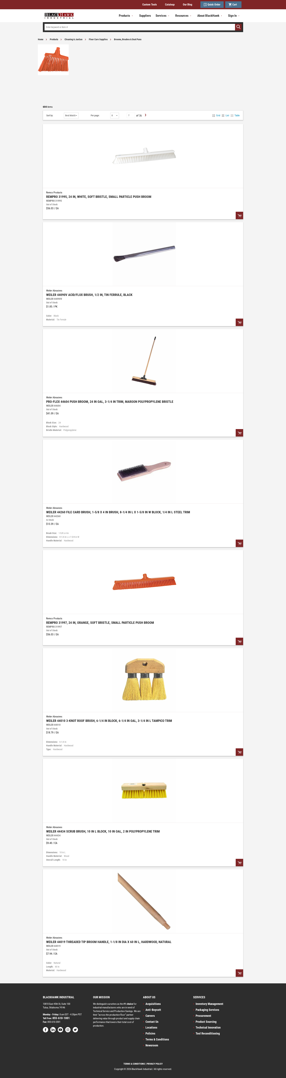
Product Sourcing (206, 1021)
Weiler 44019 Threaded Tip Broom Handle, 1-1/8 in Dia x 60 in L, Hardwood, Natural (108, 942)
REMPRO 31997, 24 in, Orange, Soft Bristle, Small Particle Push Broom (100, 623)
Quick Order (214, 4)
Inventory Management (209, 1004)
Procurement (203, 1015)
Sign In (232, 16)
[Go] (238, 27)
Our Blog (187, 4)
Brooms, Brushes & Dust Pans (127, 39)
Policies (150, 1033)
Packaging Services (207, 1010)
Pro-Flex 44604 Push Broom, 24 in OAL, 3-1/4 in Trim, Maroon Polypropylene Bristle (109, 402)
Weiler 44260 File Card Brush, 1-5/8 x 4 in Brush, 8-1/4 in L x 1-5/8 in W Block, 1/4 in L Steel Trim (118, 512)
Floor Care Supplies (98, 39)
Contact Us (151, 1021)
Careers (150, 1015)
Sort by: (49, 115)
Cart (235, 4)
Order (239, 215)
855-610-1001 (61, 1018)
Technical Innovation (208, 1027)
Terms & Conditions (157, 1039)
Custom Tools (149, 4)
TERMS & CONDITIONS (134, 1063)
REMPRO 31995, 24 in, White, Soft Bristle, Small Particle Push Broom (98, 197)
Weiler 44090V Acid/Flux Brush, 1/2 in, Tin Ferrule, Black (89, 295)
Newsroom (151, 1045)
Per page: (95, 115)
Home (40, 39)
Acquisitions (153, 1004)
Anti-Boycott (153, 1010)
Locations (151, 1027)
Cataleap (170, 4)
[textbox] (143, 27)
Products (54, 39)
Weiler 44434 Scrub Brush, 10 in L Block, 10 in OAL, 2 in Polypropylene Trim (103, 831)
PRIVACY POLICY (155, 1063)
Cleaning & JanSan (73, 39)
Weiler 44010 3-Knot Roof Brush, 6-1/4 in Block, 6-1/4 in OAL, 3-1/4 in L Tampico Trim (109, 721)
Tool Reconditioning (208, 1033)
